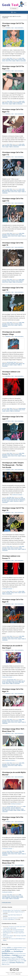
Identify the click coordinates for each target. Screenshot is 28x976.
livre (11, 955)
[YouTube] (14, 969)
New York (16, 499)
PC (18, 499)
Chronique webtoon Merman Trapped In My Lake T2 (13, 911)
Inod (12, 27)
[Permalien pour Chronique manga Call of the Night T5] (13, 624)
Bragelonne (19, 949)
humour (16, 59)
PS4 (3, 501)
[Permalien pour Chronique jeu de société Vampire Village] (13, 350)
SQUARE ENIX (13, 960)
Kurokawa (20, 59)
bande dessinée (22, 408)
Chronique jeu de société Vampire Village (11, 333)
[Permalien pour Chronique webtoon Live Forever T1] (13, 576)
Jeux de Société (10, 362)
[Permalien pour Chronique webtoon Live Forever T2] (13, 396)
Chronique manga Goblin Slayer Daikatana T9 (12, 914)
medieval (10, 682)
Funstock (17, 498)
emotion (3, 59)
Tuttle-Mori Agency (5, 962)
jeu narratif (4, 499)
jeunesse (20, 953)
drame (5, 409)
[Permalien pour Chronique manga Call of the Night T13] (13, 134)
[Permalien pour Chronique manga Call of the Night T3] (13, 835)
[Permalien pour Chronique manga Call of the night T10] (13, 223)
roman (3, 959)
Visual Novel (16, 501)
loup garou (17, 896)
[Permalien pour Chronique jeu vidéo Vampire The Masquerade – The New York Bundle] (13, 483)
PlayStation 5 (14, 957)
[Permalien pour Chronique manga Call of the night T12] (13, 177)
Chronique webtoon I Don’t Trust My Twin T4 (12, 910)
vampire (13, 60)
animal (15, 947)
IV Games (18, 809)
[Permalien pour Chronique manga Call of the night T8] (13, 312)
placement (7, 364)
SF (19, 959)
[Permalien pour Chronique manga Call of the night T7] (13, 441)
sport (8, 960)
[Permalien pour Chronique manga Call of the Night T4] (13, 707)
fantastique (8, 59)
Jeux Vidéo (9, 497)
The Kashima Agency (15, 897)
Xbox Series (7, 964)
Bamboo (3, 949)
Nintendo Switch (22, 955)
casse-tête (13, 807)
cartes (23, 949)
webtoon (7, 411)
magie (6, 682)
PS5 (22, 957)
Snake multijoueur (6, 929)
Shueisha (23, 959)
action (20, 58)
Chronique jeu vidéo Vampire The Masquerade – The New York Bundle (13, 464)
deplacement (4, 363)
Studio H (11, 364)
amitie (23, 101)
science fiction (11, 959)
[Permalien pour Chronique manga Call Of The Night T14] (13, 91)
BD (2, 409)
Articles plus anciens (6, 902)
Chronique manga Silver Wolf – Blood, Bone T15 (13, 861)
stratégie (11, 810)
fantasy (12, 59)
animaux (20, 947)
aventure (4, 681)
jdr (19, 498)
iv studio (22, 809)
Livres (8, 58)
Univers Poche (9, 60)
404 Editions (4, 947)
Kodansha (24, 953)
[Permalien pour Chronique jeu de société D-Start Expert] (13, 664)
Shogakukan (18, 102)
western (7, 683)
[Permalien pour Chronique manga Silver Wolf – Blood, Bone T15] (13, 879)
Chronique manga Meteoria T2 (9, 919)
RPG (5, 501)
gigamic (20, 363)
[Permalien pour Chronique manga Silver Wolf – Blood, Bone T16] (13, 747)
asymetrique (7, 807)
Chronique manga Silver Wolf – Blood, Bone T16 (13, 730)
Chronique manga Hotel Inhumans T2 (10, 917)
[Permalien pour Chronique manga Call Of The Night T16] (13, 48)
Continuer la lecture (17, 494)
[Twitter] (11, 969)
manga (24, 59)
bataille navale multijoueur (8, 935)
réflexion (7, 810)
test (25, 961)
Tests (11, 58)
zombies (18, 810)
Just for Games (10, 499)
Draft (9, 363)
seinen (20, 764)
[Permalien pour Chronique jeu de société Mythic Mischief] (13, 791)
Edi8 (3, 951)
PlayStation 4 (22, 499)
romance (20, 234)
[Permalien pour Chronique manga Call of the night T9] (13, 267)
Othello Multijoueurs (7, 932)
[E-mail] (17, 969)
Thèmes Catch (17, 974)
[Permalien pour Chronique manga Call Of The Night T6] (13, 533)
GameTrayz (13, 809)
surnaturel (22, 960)
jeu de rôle (23, 498)
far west (16, 681)
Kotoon (23, 409)
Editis (23, 58)
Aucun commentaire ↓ (19, 27)
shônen (3, 60)
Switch (8, 501)
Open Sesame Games (16, 682)
